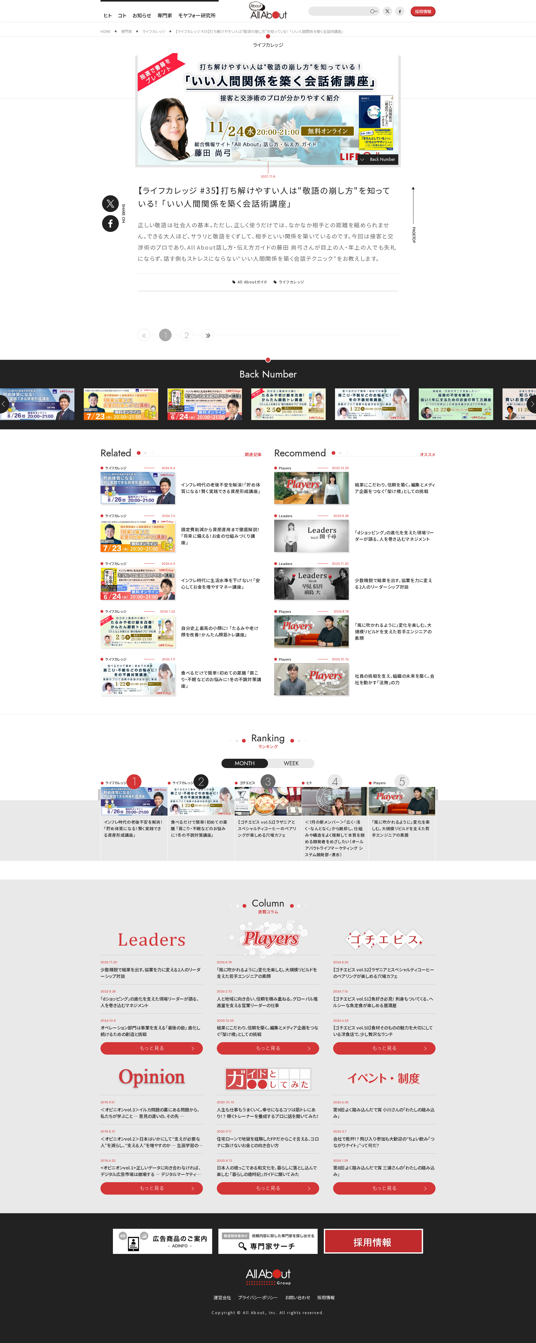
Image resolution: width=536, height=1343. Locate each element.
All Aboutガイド (252, 281)
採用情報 (326, 1297)
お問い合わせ (297, 1297)
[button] (531, 404)
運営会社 (222, 1297)
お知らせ (141, 15)
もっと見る (152, 1047)
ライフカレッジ (268, 44)
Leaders (286, 515)
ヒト (108, 15)
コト (122, 15)
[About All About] (268, 9)
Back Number (382, 159)
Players (285, 467)
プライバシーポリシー (258, 1297)
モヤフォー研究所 (197, 15)
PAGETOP (413, 235)
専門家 (164, 15)
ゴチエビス (247, 782)
